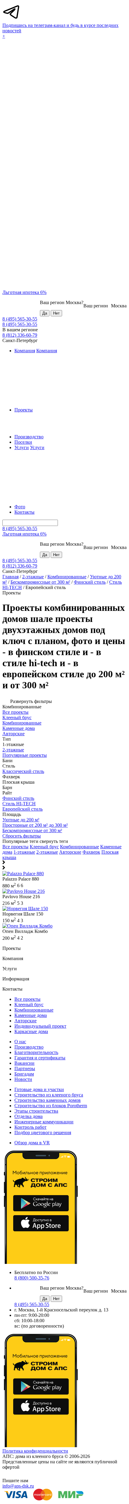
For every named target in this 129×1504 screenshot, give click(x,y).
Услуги (21, 447)
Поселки (23, 442)
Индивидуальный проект (40, 1026)
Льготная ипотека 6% (24, 292)
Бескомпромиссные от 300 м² (40, 582)
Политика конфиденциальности (35, 1450)
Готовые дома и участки (39, 1089)
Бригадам (24, 1073)
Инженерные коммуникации (44, 1121)
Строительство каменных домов (47, 1100)
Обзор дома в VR (32, 1142)
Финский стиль (90, 582)
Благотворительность (36, 1052)
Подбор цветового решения (42, 1132)
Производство (29, 436)
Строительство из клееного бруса (48, 1094)
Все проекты (15, 846)
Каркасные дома (31, 1031)
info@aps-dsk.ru (18, 1485)
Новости (23, 1079)
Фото (19, 506)
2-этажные (33, 576)
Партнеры (24, 1068)
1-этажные (24, 852)
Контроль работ (30, 1127)
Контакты (24, 512)
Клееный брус (44, 846)
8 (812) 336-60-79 (19, 335)
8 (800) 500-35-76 (31, 1277)
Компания (24, 350)
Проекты (23, 409)
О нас (20, 1041)
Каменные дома (30, 1015)
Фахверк (91, 852)
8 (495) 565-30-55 (19, 318)
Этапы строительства (36, 1110)
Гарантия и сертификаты (39, 1057)
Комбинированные (66, 576)
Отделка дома (28, 1116)
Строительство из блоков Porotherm (50, 1105)
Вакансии (24, 1063)
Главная (10, 576)
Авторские (70, 852)
